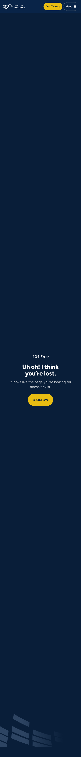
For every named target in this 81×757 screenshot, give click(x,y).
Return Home (40, 399)
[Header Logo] (14, 6)
